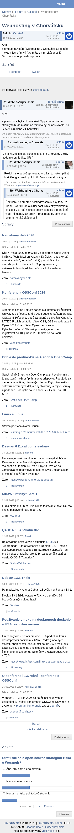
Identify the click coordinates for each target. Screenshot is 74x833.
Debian (14, 605)
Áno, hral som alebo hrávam (23, 768)
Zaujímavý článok (20, 438)
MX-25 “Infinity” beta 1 (19, 494)
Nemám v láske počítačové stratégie (28, 793)
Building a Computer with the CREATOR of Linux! (40, 432)
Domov (6, 11)
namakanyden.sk (20, 278)
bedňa (60, 161)
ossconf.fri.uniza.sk (21, 711)
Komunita (16, 284)
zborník (54, 705)
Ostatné (32, 11)
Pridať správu (62, 224)
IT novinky (16, 667)
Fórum (19, 11)
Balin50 (29, 630)
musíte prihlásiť (40, 90)
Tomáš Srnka (56, 101)
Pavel (28, 536)
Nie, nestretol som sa (19, 781)
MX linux (15, 515)
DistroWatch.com (20, 563)
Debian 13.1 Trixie (16, 578)
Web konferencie (20, 342)
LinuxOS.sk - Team (50, 823)
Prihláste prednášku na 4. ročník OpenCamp (37, 357)
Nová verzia (17, 485)
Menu (61, 3)
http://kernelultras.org (27, 185)
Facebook (15, 71)
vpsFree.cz (48, 830)
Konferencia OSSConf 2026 (23, 292)
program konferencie (28, 705)
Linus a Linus (13, 414)
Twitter (35, 71)
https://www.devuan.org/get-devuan (31, 479)
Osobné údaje (34, 827)
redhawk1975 (32, 420)
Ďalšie (36, 724)
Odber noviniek (54, 827)
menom (29, 452)
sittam (60, 33)
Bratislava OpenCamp (23, 400)
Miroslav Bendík (27, 241)
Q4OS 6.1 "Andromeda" (20, 530)
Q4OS (50, 541)
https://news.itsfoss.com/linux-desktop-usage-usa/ (40, 661)
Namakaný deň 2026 (18, 235)
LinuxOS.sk (14, 4)
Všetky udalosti (36, 729)
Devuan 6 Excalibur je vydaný (25, 446)
